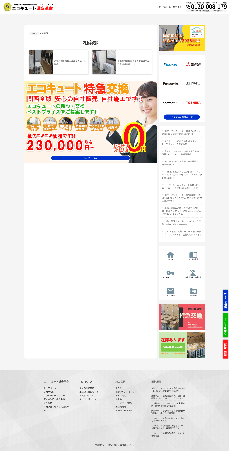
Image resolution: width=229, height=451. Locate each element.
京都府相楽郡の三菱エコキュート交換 (70, 62)
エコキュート (121, 388)
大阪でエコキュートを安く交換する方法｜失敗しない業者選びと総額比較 (168, 389)
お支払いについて (88, 395)
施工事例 (177, 6)
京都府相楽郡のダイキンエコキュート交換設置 (133, 62)
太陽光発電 (120, 406)
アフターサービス (88, 399)
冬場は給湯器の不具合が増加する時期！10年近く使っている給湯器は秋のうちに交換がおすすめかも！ (182, 211)
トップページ (50, 388)
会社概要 (48, 402)
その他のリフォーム (125, 410)
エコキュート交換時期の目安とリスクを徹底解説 (168, 434)
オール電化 (120, 395)
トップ (157, 6)
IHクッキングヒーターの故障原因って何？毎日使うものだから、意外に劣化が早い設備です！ (182, 197)
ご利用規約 (49, 391)
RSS (46, 410)
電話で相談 (225, 349)
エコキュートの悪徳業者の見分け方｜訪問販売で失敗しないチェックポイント (168, 397)
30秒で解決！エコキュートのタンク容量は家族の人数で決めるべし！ (181, 223)
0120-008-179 (206, 6)
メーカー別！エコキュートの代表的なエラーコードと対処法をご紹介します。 (181, 186)
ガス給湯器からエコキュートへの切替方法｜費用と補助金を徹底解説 (168, 404)
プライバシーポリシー (54, 395)
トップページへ (90, 158)
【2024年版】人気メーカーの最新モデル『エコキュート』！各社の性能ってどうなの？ (182, 234)
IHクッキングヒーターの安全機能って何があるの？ (181, 163)
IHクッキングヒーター (126, 391)
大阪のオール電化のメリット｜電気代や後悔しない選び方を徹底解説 (168, 411)
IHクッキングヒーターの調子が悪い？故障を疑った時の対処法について (181, 132)
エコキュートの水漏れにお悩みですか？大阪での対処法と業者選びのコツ (168, 426)
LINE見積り (225, 325)
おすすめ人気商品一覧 (182, 117)
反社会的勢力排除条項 (54, 399)
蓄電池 (118, 399)
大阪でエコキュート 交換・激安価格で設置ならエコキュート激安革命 (181, 153)
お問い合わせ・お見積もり (56, 406)
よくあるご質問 (87, 388)
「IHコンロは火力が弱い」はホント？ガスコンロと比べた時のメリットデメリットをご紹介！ (182, 174)
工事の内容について (89, 391)
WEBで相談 (225, 300)
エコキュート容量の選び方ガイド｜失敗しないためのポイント (168, 419)
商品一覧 (167, 6)
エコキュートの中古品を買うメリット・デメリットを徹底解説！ (180, 142)
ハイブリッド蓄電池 (125, 402)
